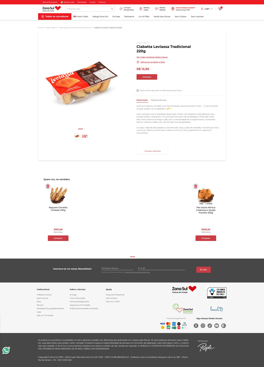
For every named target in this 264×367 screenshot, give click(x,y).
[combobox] (90, 9)
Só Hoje (116, 16)
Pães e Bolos (51, 28)
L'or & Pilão (143, 16)
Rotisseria (129, 16)
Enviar (203, 269)
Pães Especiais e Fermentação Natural (75, 28)
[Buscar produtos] (112, 8)
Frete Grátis (82, 16)
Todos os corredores (56, 16)
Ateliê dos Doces (162, 16)
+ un (140, 84)
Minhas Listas (146, 9)
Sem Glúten (181, 16)
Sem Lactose (197, 16)
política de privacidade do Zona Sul (137, 272)
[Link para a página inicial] (40, 28)
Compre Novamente (129, 9)
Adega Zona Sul (100, 16)
